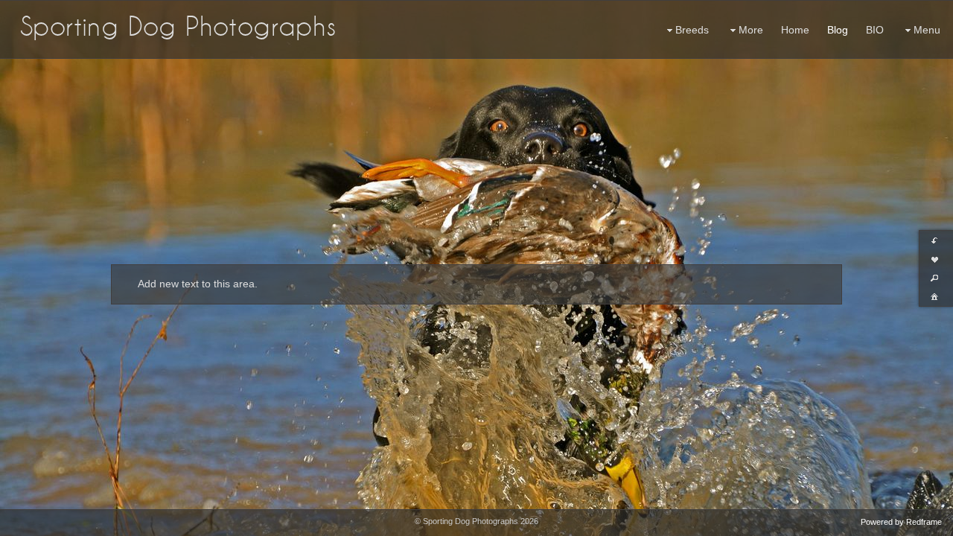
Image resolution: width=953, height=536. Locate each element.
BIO (875, 30)
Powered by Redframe (901, 521)
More (751, 30)
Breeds (692, 30)
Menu (927, 30)
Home (795, 30)
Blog (837, 30)
